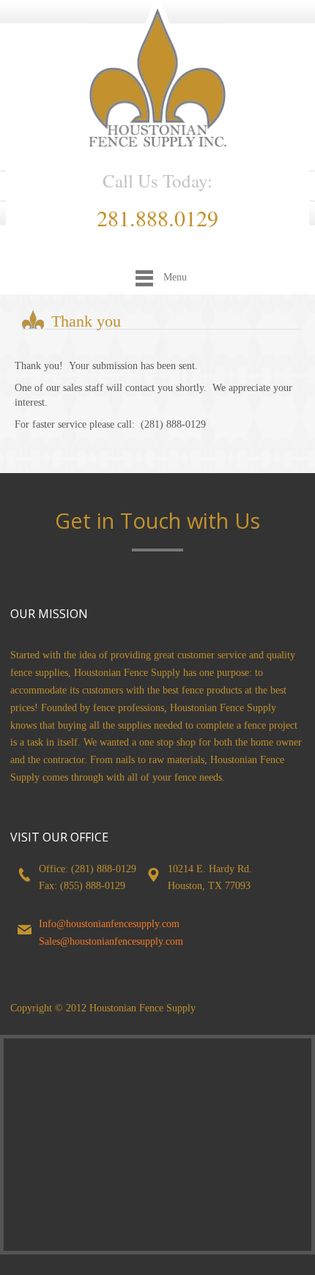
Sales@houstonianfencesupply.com (111, 941)
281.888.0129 (157, 217)
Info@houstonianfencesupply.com (109, 923)
